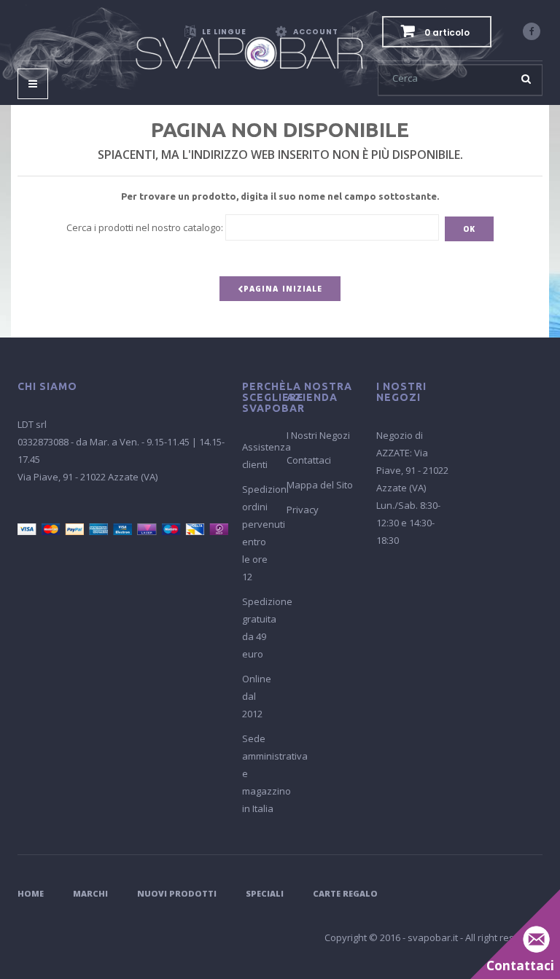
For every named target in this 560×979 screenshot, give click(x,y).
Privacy (303, 509)
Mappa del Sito (320, 484)
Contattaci (309, 460)
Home (31, 893)
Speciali (265, 893)
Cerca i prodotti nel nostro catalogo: (144, 227)
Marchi (90, 893)
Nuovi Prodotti (177, 893)
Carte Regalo (345, 893)
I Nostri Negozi (318, 435)
